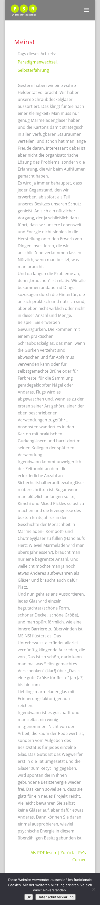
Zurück (67, 852)
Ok (28, 897)
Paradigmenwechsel (37, 62)
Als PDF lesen (43, 852)
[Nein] (93, 889)
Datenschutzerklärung (55, 897)
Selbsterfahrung (33, 70)
